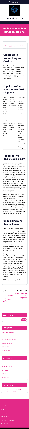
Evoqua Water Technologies (9, 391)
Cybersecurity (6, 336)
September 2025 (7, 366)
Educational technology (9, 339)
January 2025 (6, 377)
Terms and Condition (7, 420)
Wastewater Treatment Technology (11, 389)
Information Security (8, 343)
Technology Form (14, 18)
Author (3, 409)
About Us (3, 406)
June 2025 (5, 370)
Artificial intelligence (8, 332)
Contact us (4, 413)
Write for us (4, 424)
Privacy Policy (5, 416)
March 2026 (5, 363)
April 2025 (5, 374)
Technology (5, 347)
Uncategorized (6, 350)
